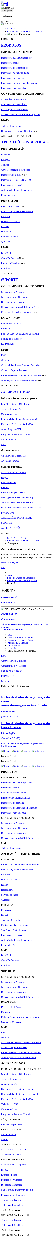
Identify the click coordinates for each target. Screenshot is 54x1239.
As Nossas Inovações (11, 461)
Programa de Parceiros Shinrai (15, 434)
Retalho (5, 226)
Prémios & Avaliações (11, 1180)
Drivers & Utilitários (11, 323)
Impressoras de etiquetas (12, 78)
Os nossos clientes (9, 414)
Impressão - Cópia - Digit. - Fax (16, 180)
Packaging (6, 154)
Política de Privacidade (12, 1205)
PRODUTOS (11, 45)
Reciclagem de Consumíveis (14, 109)
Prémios (5, 487)
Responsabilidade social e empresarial (19, 419)
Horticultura (7, 231)
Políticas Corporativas (11, 1124)
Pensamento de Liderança (13, 1195)
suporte (10, 575)
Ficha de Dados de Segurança (21, 578)
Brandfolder (7, 253)
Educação (5, 216)
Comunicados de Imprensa (13, 472)
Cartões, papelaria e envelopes (15, 170)
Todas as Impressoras (11, 126)
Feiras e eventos (8, 482)
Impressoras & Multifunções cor (16, 57)
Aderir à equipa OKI (11, 429)
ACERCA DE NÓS (15, 392)
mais (3, 444)
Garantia (5, 360)
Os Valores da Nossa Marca (14, 456)
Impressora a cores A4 (11, 185)
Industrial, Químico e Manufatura (17, 211)
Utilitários (5, 268)
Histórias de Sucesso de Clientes (16, 131)
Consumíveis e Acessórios (13, 99)
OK (3, 567)
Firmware (5, 328)
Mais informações (9, 562)
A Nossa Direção (9, 1084)
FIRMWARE (14, 645)
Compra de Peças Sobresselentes (16, 312)
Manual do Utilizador (11, 338)
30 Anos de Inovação (11, 409)
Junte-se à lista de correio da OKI (17, 502)
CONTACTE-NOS (16, 28)
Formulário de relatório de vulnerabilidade (21, 375)
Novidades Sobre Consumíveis (15, 297)
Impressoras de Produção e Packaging (19, 83)
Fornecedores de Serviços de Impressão (20, 864)
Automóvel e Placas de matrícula (16, 190)
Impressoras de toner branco (14, 68)
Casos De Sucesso (10, 258)
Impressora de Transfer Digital (15, 797)
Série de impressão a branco (14, 792)
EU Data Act (7, 344)
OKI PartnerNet (8, 439)
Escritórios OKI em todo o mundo (17, 1089)
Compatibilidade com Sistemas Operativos (21, 365)
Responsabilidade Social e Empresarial (19, 1094)
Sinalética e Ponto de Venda (14, 930)
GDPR (4, 1139)
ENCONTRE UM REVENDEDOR (24, 31)
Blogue (4, 477)
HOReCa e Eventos (10, 221)
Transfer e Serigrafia (10, 920)
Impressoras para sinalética (13, 88)
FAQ (3, 355)
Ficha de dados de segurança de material (20, 333)
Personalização (8, 195)
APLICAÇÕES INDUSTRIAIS (25, 142)
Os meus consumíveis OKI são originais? (20, 114)
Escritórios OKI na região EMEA (17, 424)
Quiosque (5, 241)
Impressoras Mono (10, 63)
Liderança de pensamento (13, 492)
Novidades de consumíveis (14, 104)
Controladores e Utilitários (20, 637)
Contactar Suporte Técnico (14, 370)
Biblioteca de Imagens (11, 1185)
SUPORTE (9, 280)
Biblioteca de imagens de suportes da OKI (21, 507)
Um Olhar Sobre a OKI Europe (16, 404)
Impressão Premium (10, 263)
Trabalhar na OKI (9, 1104)
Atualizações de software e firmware (18, 380)
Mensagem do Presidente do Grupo (18, 497)
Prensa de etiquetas (10, 206)
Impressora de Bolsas (11, 175)
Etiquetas (5, 159)
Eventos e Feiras (9, 1174)
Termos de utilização (11, 1200)
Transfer (5, 164)
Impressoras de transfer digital (15, 73)
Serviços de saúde (9, 236)
